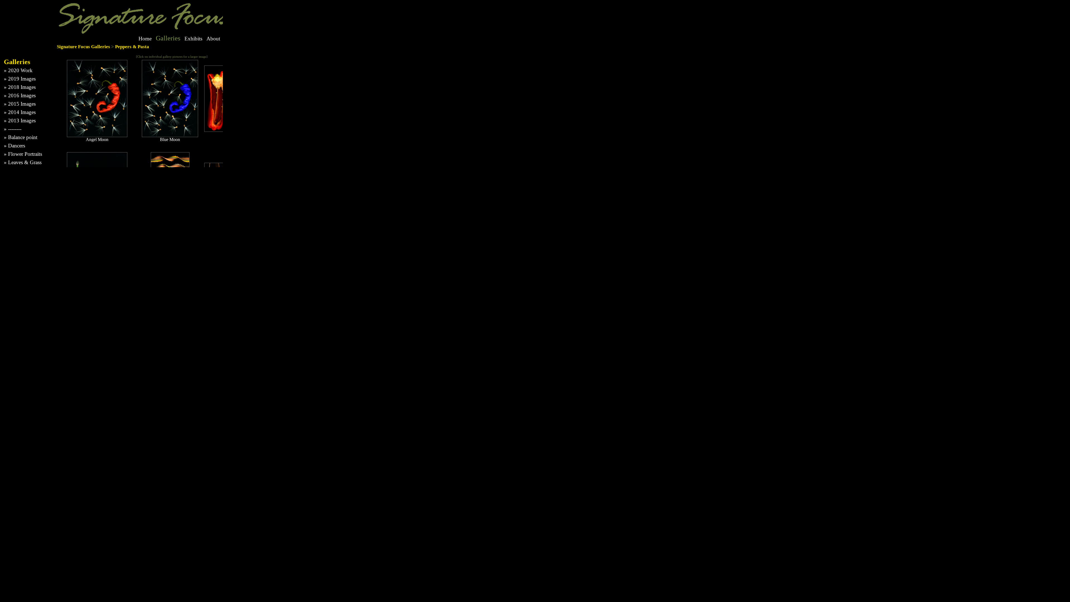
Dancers (16, 146)
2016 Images (22, 95)
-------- (14, 129)
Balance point (22, 137)
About (213, 39)
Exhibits (193, 39)
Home (145, 39)
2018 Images (22, 87)
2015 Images (22, 104)
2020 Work (20, 70)
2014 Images (22, 112)
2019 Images (22, 79)
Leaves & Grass (25, 162)
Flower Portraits (25, 154)
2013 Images (22, 120)
